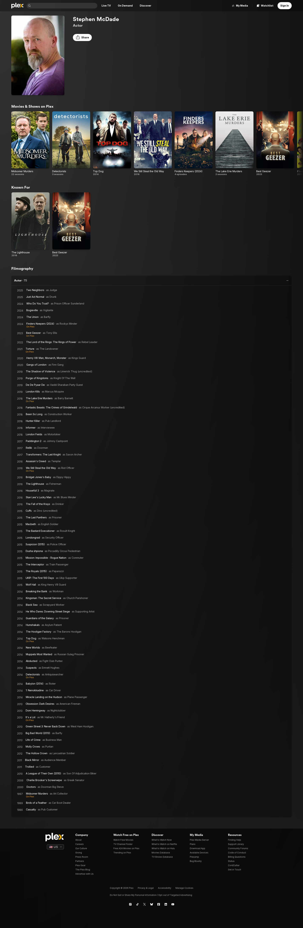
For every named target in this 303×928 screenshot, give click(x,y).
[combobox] (64, 5)
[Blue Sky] (151, 904)
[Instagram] (130, 904)
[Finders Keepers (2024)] (194, 143)
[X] (144, 904)
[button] (82, 37)
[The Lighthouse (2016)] (30, 224)
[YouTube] (172, 904)
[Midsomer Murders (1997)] (30, 143)
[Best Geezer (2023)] (275, 143)
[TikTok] (137, 904)
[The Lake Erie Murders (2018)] (234, 143)
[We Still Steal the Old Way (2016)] (153, 143)
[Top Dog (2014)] (112, 143)
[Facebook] (158, 904)
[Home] (17, 5)
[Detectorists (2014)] (71, 143)
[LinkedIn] (165, 904)
